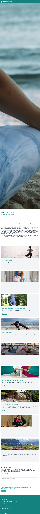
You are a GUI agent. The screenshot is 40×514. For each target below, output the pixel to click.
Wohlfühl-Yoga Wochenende (9, 357)
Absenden (3, 490)
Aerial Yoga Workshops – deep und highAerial (13, 308)
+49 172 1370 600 (4, 511)
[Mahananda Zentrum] (6, 1)
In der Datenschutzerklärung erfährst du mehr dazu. (9, 488)
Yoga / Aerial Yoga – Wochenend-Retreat (12, 380)
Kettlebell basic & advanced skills (10, 429)
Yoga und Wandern (6, 452)
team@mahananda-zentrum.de (6, 508)
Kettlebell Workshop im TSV (8, 285)
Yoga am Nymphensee (7, 260)
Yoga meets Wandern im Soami (10, 404)
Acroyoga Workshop (7, 332)
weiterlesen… (4, 266)
